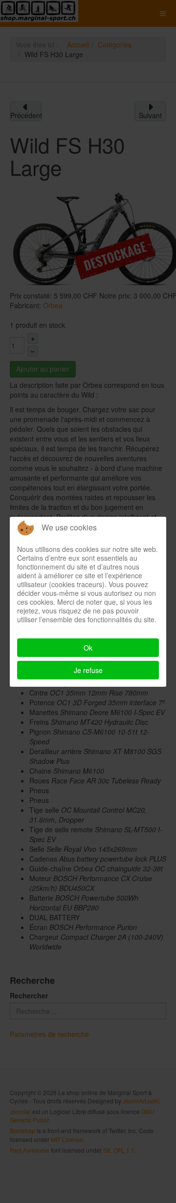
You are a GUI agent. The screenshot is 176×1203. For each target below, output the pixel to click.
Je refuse (88, 670)
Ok (88, 648)
